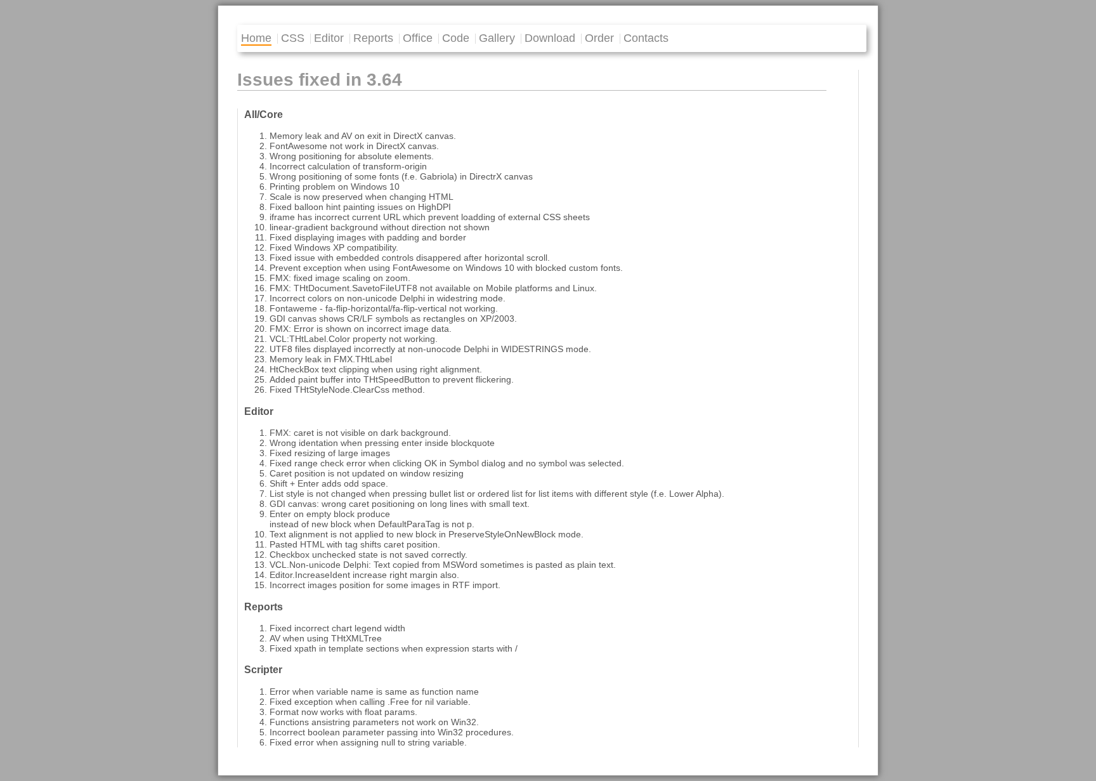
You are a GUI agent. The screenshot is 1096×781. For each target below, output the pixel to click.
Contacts (646, 38)
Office (418, 38)
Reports (373, 38)
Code (455, 38)
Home (256, 38)
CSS (292, 38)
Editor (329, 38)
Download (550, 38)
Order (599, 38)
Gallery (497, 38)
